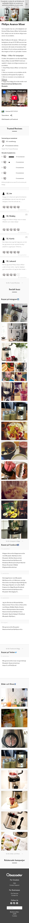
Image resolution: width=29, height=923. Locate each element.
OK (18, 7)
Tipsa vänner (5, 115)
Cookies (14, 916)
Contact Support (14, 885)
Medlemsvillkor (14, 912)
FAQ (14, 883)
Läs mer (13, 7)
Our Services (14, 893)
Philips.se (4, 79)
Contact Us (14, 895)
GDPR (14, 914)
